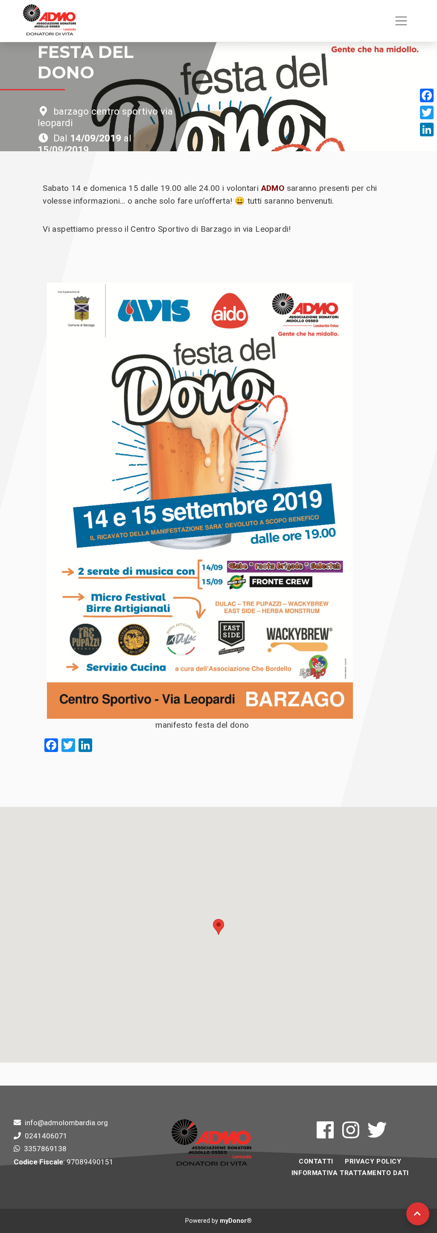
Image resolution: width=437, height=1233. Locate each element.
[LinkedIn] (426, 129)
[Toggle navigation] (401, 21)
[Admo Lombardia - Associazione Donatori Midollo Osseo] (49, 21)
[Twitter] (426, 112)
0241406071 (46, 1136)
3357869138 (45, 1148)
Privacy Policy (373, 1161)
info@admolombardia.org (66, 1122)
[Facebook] (426, 95)
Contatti (316, 1161)
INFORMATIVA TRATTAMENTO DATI (350, 1173)
